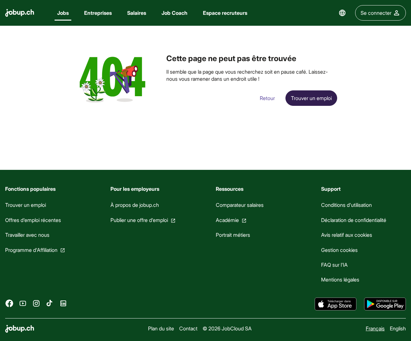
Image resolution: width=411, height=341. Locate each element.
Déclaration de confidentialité (353, 220)
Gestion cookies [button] (339, 250)
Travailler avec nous (27, 235)
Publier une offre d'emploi (139, 220)
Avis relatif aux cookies (346, 235)
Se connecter (376, 13)
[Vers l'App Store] (335, 304)
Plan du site (161, 328)
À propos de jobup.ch (134, 205)
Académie (227, 220)
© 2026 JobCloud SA (227, 328)
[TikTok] (50, 303)
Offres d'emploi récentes (33, 220)
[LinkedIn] (63, 303)
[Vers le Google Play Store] (385, 304)
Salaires (136, 13)
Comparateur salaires (240, 205)
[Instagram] (36, 303)
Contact (188, 328)
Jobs (63, 13)
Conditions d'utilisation (346, 205)
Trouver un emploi (25, 205)
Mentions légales (340, 279)
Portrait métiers (233, 235)
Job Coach (175, 13)
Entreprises (98, 13)
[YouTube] (23, 303)
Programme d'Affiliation (31, 250)
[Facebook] (9, 303)
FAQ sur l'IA (334, 265)
